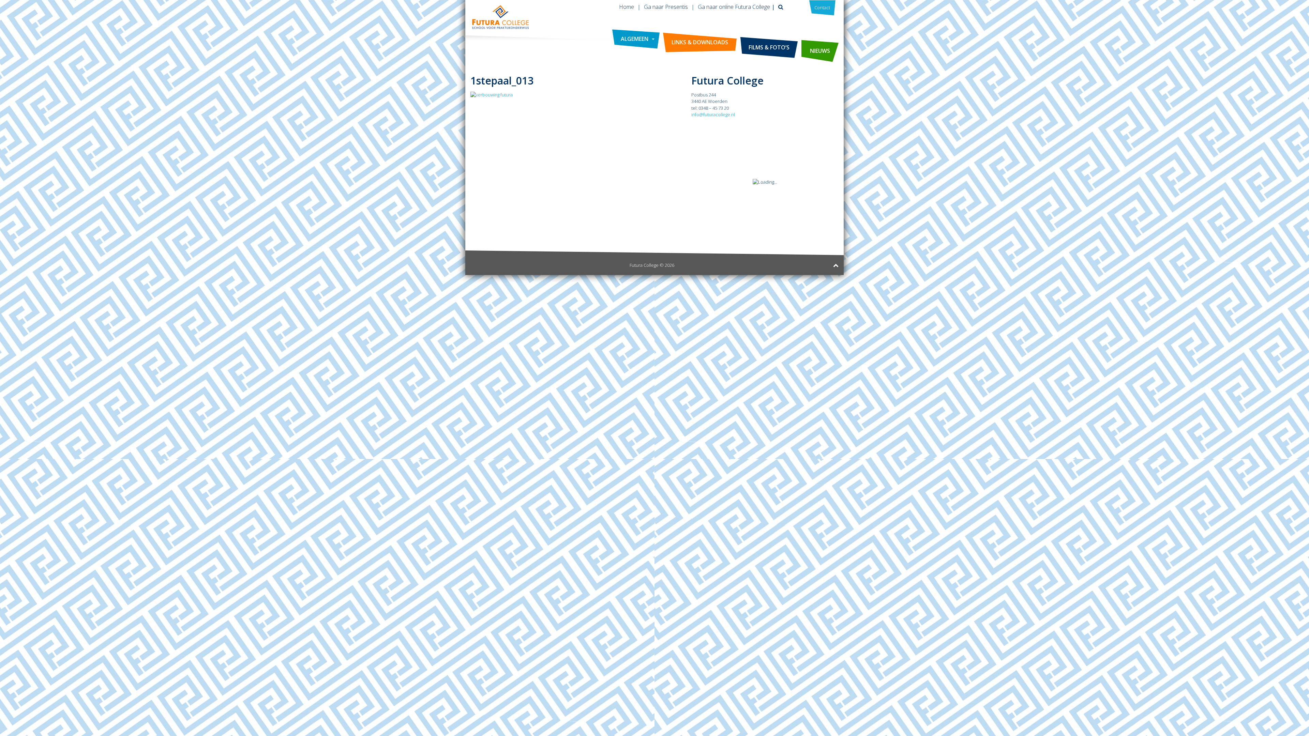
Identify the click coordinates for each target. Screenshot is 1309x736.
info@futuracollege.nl (713, 114)
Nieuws (820, 51)
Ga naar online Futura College (734, 7)
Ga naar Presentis (666, 7)
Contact (822, 7)
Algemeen (634, 39)
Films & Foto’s (769, 47)
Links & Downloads (700, 42)
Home (626, 7)
